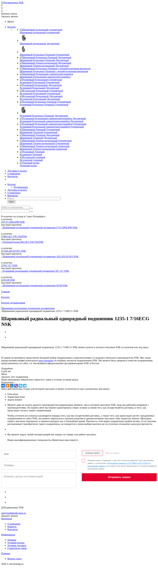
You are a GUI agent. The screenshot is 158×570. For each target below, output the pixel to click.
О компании (13, 173)
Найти (11, 202)
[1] (2, 342)
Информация (8, 534)
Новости (12, 526)
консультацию (46, 360)
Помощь (11, 540)
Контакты (12, 176)
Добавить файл (92, 453)
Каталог (11, 27)
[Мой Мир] (12, 386)
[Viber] (16, 386)
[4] (11, 342)
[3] (8, 342)
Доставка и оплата (17, 171)
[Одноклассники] (7, 386)
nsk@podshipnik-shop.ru (13, 513)
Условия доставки (16, 545)
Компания (6, 518)
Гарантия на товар (17, 548)
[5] (14, 342)
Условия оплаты (15, 542)
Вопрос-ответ (14, 558)
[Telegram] (25, 386)
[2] (5, 342)
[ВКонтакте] (3, 386)
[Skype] (20, 386)
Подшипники (21, 187)
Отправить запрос (119, 477)
